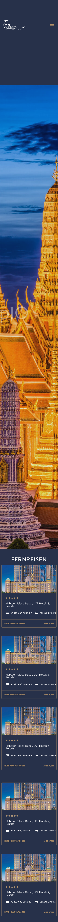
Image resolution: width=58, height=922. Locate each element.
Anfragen (49, 623)
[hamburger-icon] (52, 26)
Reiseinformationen (14, 623)
